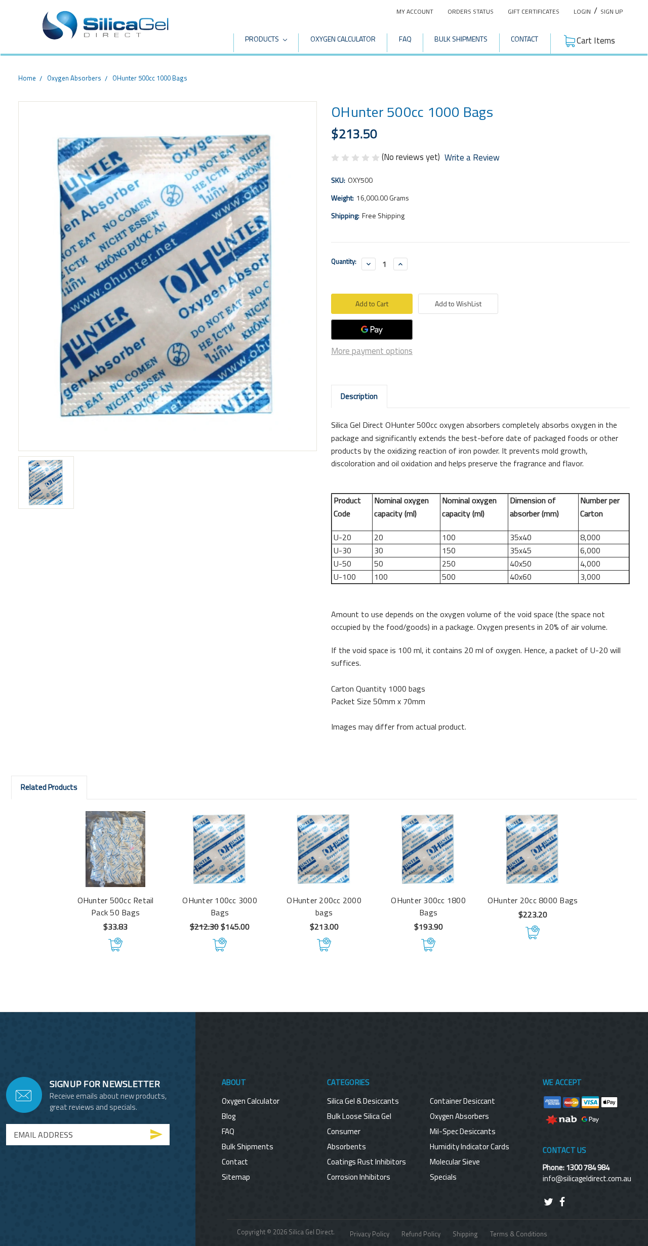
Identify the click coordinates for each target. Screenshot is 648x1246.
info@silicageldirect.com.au (587, 1178)
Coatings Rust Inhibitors (366, 1162)
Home (27, 78)
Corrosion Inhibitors (358, 1177)
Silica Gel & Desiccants (363, 1101)
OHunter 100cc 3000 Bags (219, 906)
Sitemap (236, 1177)
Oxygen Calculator (343, 38)
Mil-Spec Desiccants (463, 1131)
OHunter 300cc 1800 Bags (428, 906)
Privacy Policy (369, 1234)
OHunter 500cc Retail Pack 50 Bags (115, 906)
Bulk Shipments (461, 38)
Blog (228, 1116)
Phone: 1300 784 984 (576, 1167)
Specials (443, 1177)
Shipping (465, 1234)
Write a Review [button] (472, 157)
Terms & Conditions (518, 1234)
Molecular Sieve (455, 1162)
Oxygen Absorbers (74, 78)
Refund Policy (420, 1234)
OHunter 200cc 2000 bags (324, 906)
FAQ (405, 38)
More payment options (372, 350)
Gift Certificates (533, 11)
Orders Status (471, 11)
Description (359, 396)
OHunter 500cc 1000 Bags (149, 78)
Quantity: (343, 261)
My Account (414, 11)
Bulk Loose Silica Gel (359, 1116)
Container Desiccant (462, 1101)
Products (262, 38)
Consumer (343, 1131)
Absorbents (346, 1146)
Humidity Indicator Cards (469, 1146)
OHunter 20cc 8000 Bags (533, 900)
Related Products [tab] (49, 787)
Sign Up (611, 11)
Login (582, 11)
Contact (524, 38)
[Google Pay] (372, 329)
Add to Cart (116, 945)
